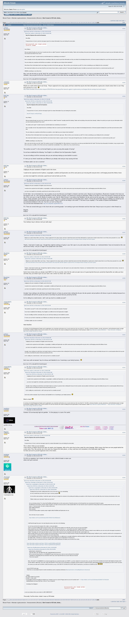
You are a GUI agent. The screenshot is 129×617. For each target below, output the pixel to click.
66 (20, 22)
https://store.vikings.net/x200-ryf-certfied (32, 331)
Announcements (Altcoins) (34, 18)
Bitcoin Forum (6, 18)
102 (79, 22)
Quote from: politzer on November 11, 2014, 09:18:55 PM (38, 33)
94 (65, 22)
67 (21, 22)
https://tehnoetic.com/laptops (114, 329)
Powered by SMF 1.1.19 (55, 614)
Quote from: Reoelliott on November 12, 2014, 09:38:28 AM (37, 337)
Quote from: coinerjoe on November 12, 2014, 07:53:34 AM (37, 235)
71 (28, 22)
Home (7, 14)
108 (93, 22)
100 (75, 22)
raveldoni (6, 408)
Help (11, 14)
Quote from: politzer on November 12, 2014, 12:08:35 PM (37, 370)
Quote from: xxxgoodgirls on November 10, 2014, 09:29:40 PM (43, 487)
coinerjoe (6, 82)
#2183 (123, 96)
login (18, 9)
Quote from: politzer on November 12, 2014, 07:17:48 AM (37, 99)
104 (84, 22)
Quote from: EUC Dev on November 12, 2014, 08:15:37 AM (37, 183)
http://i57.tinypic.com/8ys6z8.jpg (34, 113)
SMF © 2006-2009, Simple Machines (70, 614)
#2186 (123, 218)
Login (20, 14)
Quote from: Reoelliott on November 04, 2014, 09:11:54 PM (42, 549)
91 (60, 22)
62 (13, 22)
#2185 (123, 180)
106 (89, 22)
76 (36, 22)
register (23, 9)
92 (61, 22)
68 (23, 22)
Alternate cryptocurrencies (19, 18)
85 (50, 22)
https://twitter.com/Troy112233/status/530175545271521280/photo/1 (44, 517)
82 (45, 22)
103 (82, 22)
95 (66, 22)
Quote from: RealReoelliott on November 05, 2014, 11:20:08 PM (41, 547)
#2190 (123, 302)
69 (24, 22)
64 (16, 22)
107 (91, 22)
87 (53, 22)
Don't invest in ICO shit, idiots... (52, 18)
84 (49, 22)
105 (86, 22)
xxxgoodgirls (7, 302)
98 (71, 22)
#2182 (123, 82)
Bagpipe (6, 432)
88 (55, 22)
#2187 (123, 232)
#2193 (123, 409)
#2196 (123, 477)
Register (24, 14)
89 (57, 22)
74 (33, 22)
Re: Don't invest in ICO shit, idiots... (37, 28)
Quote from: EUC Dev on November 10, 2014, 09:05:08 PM (43, 489)
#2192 (123, 367)
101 (77, 22)
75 (34, 22)
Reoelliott (6, 253)
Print (124, 22)
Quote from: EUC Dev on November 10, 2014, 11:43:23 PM (40, 485)
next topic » (122, 20)
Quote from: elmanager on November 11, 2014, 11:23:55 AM (39, 482)
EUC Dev (6, 95)
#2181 (123, 28)
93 (63, 22)
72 (29, 22)
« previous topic (114, 20)
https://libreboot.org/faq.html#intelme (98, 329)
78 (39, 22)
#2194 (123, 432)
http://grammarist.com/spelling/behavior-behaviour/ (77, 569)
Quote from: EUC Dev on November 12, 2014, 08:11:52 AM (37, 305)
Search (15, 14)
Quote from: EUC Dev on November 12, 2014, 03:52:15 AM (37, 31)
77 (37, 22)
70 (26, 22)
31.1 (21, 12)
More (29, 14)
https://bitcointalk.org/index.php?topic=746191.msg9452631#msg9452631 (44, 544)
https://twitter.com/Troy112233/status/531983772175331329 (95, 579)
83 (47, 22)
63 (15, 22)
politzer (6, 28)
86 (52, 22)
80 (42, 22)
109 (95, 22)
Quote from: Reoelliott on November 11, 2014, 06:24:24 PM (37, 480)
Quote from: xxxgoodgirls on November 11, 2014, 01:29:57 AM (40, 484)
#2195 (123, 455)
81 (44, 22)
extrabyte (6, 454)
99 (73, 22)
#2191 (123, 334)
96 (68, 22)
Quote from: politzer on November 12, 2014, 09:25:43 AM (37, 256)
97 (69, 22)
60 (10, 22)
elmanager (7, 477)
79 (41, 22)
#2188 (123, 253)
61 (12, 22)
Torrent (24, 12)
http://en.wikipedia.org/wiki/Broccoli (53, 203)
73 (31, 22)
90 (58, 22)
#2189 (123, 278)
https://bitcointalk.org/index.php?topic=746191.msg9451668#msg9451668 (44, 543)
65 (18, 22)
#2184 (123, 166)
